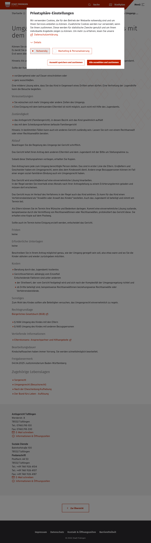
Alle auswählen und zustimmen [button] (104, 62)
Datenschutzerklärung (46, 35)
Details (37, 42)
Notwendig (41, 51)
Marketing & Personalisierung (73, 51)
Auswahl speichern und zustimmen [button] (66, 62)
